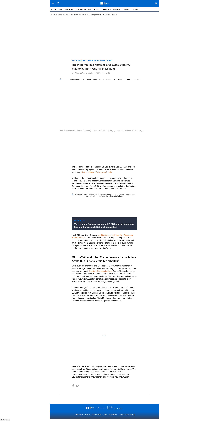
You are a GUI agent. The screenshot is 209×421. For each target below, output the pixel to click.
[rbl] (90, 408)
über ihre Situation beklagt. (101, 271)
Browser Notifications (126, 414)
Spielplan (68, 9)
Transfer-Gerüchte (102, 9)
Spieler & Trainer (83, 9)
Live (60, 9)
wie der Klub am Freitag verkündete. (96, 172)
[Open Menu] (53, 3)
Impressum (79, 414)
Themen (134, 9)
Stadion (116, 9)
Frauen (126, 9)
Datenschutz (96, 414)
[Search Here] (58, 3)
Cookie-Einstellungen (110, 414)
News (53, 9)
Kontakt (87, 414)
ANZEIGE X (5, 420)
